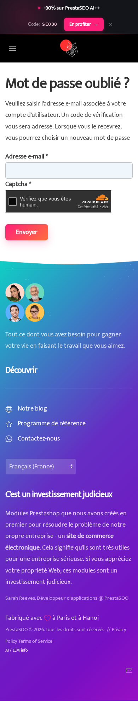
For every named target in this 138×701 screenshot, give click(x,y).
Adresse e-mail (26, 156)
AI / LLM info (16, 650)
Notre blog (32, 408)
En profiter (83, 24)
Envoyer (27, 232)
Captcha (18, 184)
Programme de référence (52, 423)
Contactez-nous (39, 438)
